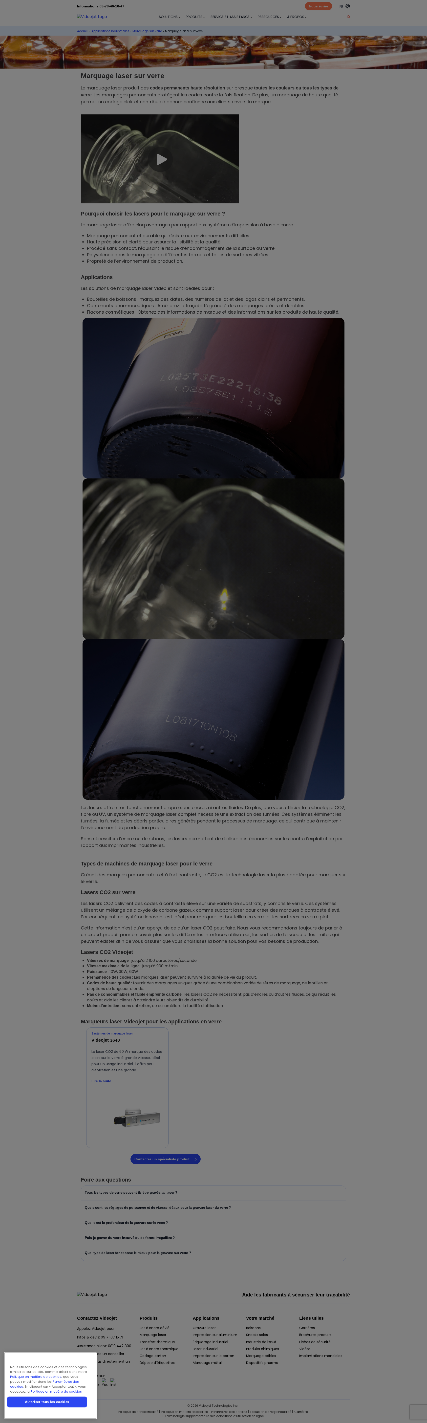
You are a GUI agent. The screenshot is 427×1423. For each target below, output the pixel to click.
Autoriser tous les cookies (47, 1402)
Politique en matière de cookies (35, 1376)
